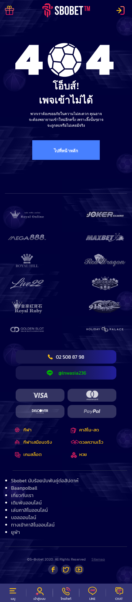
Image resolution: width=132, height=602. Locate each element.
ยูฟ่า (15, 532)
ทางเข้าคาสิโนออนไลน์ (33, 524)
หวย (83, 454)
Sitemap (98, 559)
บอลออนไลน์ (23, 517)
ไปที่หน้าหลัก (66, 151)
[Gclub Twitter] (66, 569)
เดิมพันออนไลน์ (26, 502)
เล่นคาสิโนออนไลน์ (29, 510)
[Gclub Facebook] (53, 569)
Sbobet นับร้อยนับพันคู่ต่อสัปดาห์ (45, 480)
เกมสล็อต (32, 454)
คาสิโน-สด (89, 429)
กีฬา (27, 429)
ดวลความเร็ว (91, 442)
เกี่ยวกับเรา (22, 495)
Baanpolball (24, 488)
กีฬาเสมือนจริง (37, 442)
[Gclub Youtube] (79, 569)
